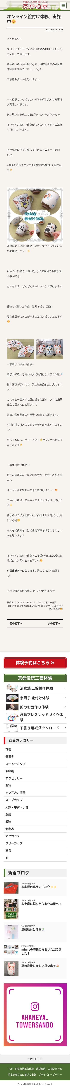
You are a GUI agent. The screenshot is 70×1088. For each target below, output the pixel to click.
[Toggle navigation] (63, 5)
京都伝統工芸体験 (35, 678)
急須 (8, 814)
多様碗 (9, 771)
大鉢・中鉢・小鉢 (16, 807)
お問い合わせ (55, 1069)
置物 (8, 785)
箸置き (9, 756)
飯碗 (8, 821)
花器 (8, 749)
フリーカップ (14, 843)
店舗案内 (41, 1069)
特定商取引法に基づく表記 (22, 1074)
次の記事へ (54, 623)
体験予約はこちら (33, 662)
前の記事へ (16, 623)
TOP (10, 1069)
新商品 (9, 828)
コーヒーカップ (15, 763)
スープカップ (14, 799)
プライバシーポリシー (50, 1074)
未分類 (53, 602)
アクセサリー (14, 778)
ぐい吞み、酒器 (15, 792)
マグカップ (12, 836)
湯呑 (8, 850)
